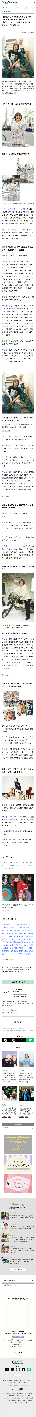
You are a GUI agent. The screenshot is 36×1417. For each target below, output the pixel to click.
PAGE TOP (17, 1375)
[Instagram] (18, 1369)
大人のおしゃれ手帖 (22, 1393)
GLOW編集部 (30, 32)
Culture (4, 1070)
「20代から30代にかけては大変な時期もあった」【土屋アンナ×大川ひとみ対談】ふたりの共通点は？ (9, 1077)
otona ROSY (26, 1395)
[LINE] (30, 1040)
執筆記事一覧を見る (20, 996)
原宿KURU (4, 11)
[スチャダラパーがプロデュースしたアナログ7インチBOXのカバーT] (18, 412)
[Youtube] (7, 1369)
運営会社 (16, 1380)
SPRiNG (5, 1398)
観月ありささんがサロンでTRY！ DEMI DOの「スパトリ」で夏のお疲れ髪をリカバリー (22, 1217)
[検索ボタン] (32, 1128)
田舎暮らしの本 (16, 1400)
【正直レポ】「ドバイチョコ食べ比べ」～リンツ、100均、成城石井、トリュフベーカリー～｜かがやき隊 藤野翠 (22, 1239)
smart (30, 1398)
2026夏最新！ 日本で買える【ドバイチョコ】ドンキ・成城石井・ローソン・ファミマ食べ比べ (22, 1250)
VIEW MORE (18, 1269)
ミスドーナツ (6, 431)
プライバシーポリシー (25, 1380)
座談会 (26, 1116)
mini (6, 1395)
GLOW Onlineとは (7, 1380)
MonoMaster (7, 1400)
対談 (9, 11)
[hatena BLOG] (22, 1040)
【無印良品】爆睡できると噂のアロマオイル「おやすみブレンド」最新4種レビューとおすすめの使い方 (22, 1262)
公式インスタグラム (8, 959)
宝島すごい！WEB (26, 1400)
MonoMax (24, 1398)
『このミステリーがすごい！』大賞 (18, 1402)
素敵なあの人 (12, 1395)
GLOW (18, 1398)
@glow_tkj (14, 1010)
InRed (13, 1393)
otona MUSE (11, 1398)
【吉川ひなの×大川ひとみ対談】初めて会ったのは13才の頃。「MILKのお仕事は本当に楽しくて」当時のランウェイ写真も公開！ (26, 1078)
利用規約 (24, 1382)
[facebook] (6, 1040)
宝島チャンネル (6, 1393)
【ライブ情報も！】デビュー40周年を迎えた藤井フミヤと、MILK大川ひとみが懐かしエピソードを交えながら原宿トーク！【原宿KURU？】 (9, 1113)
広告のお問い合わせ (15, 1382)
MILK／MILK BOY (7, 911)
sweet (30, 1393)
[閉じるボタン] (1, 1415)
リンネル (19, 1395)
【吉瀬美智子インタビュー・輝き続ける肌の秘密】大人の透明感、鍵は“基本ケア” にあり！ (22, 1228)
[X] (14, 1040)
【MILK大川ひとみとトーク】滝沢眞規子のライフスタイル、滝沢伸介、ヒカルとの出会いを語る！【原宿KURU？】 (26, 1112)
